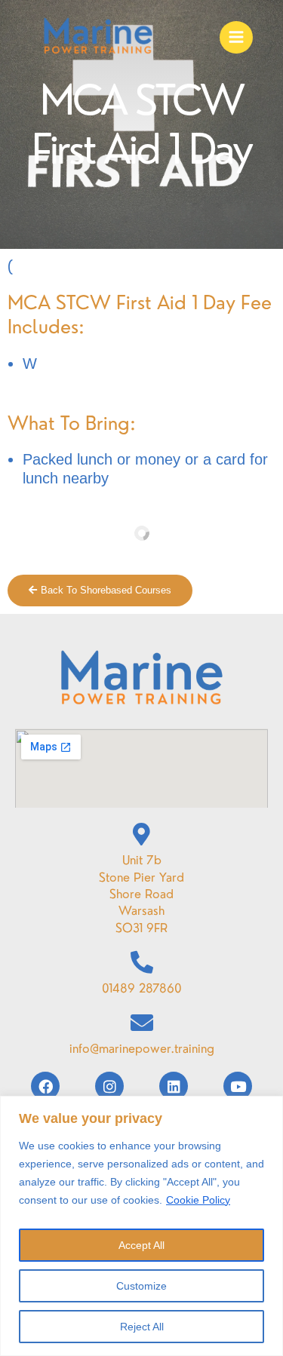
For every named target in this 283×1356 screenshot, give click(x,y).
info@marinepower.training (141, 1048)
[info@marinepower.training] (142, 1022)
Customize (141, 1286)
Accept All (141, 1245)
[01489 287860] (142, 962)
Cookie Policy (198, 1200)
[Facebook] (45, 1086)
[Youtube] (237, 1086)
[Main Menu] (236, 37)
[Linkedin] (173, 1086)
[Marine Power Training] (98, 37)
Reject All (142, 1327)
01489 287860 (142, 988)
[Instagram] (109, 1086)
